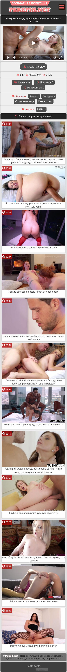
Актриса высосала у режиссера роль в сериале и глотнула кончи (33, 205)
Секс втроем (45, 101)
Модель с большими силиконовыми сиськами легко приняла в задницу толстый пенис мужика (33, 161)
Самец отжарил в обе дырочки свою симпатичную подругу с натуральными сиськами (33, 470)
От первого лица (24, 101)
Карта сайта (33, 665)
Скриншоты (24, 82)
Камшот (34, 96)
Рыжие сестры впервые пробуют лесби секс (33, 291)
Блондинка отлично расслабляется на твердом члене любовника (33, 338)
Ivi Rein (41, 109)
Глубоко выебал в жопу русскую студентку (33, 513)
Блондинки (49, 96)
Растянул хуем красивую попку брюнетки (33, 646)
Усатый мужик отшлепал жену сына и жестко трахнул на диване (33, 559)
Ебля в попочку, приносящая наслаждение (33, 601)
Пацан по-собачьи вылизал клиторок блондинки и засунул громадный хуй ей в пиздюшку (34, 382)
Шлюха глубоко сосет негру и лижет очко (33, 247)
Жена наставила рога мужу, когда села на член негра (33, 424)
